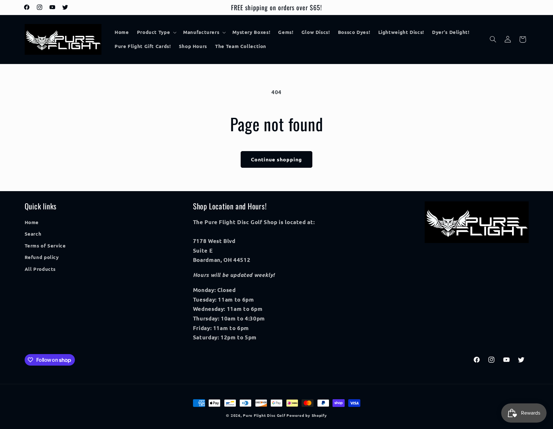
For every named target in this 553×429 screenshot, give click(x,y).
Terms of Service (45, 245)
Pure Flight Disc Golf (264, 415)
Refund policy (42, 257)
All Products (40, 269)
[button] (156, 32)
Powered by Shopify (306, 415)
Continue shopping (276, 159)
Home (32, 222)
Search (33, 234)
